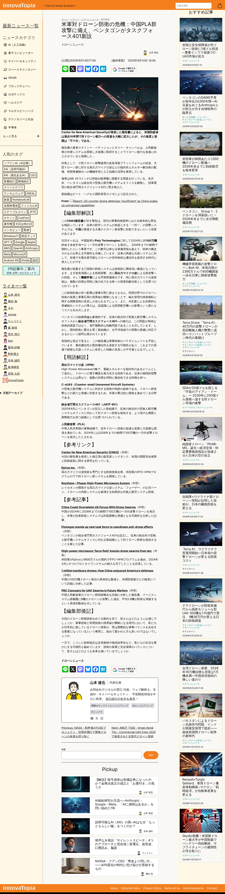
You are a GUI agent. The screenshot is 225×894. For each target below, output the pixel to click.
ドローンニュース (89, 19)
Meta (7, 254)
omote (12, 314)
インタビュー (12, 230)
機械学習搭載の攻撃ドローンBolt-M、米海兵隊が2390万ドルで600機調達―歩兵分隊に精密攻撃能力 (200, 271)
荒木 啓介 (14, 334)
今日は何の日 (23, 224)
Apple (31, 242)
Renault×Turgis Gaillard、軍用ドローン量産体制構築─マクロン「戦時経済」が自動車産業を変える (200, 787)
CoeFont (23, 217)
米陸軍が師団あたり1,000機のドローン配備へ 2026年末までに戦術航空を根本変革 (200, 164)
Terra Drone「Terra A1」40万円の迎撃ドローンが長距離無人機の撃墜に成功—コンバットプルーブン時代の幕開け (200, 330)
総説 (35, 260)
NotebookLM (21, 199)
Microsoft (20, 254)
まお (11, 308)
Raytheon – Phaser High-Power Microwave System (95, 483)
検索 (63, 749)
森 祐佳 (12, 327)
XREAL (31, 193)
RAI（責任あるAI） (15, 175)
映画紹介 (23, 181)
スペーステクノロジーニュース (197, 407)
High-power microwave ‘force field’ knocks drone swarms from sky (106, 551)
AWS (7, 248)
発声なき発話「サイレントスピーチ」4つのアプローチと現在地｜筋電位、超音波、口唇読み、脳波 (125, 844)
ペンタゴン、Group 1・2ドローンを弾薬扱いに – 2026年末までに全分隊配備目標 (200, 217)
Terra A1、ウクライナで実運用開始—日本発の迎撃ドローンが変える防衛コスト (199, 554)
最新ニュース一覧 (21, 25)
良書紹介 (9, 181)
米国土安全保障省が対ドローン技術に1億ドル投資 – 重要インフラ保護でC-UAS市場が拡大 (200, 50)
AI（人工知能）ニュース (194, 117)
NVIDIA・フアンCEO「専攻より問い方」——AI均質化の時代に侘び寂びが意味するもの (124, 865)
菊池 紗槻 (14, 347)
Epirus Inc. (68, 467)
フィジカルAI (29, 205)
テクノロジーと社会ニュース (196, 119)
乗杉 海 (12, 301)
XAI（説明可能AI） (15, 169)
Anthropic (32, 248)
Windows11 (11, 236)
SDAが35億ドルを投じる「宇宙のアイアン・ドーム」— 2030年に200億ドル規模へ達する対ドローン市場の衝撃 (200, 395)
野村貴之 (13, 354)
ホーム (64, 19)
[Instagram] (102, 718)
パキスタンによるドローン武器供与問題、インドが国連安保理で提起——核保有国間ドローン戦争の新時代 (199, 728)
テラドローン (188, 351)
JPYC (32, 211)
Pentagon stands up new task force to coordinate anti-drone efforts (107, 527)
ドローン (74, 19)
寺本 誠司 (14, 360)
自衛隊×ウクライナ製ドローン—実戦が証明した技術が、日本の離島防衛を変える (200, 502)
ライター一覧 (15, 286)
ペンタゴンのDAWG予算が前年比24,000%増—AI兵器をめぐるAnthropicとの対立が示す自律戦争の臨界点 (200, 105)
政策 (6, 199)
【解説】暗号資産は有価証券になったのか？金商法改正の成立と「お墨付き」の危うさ (125, 783)
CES (33, 175)
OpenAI (18, 248)
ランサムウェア (13, 193)
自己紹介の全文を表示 (120, 699)
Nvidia (25, 260)
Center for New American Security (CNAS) (90, 452)
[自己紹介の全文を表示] (137, 699)
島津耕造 (13, 367)
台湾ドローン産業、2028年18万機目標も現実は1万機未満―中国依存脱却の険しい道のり (200, 673)
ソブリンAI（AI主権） (17, 163)
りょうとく (15, 321)
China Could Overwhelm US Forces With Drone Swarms (98, 507)
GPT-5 (8, 242)
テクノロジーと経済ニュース (196, 345)
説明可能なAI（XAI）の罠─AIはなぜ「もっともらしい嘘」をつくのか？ (125, 824)
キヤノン (9, 217)
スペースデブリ (13, 187)
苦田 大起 (14, 373)
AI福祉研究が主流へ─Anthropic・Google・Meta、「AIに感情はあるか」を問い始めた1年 (124, 804)
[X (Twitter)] (97, 718)
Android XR (11, 260)
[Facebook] (92, 718)
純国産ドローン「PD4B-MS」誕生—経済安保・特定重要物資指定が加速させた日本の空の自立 (200, 449)
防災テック (29, 236)
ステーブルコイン (15, 211)
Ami (10, 340)
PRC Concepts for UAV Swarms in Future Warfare (94, 590)
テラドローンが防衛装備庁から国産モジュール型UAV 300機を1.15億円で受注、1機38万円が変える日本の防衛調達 (201, 613)
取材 (26, 230)
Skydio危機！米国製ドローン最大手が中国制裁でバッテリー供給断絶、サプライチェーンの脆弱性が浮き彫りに (199, 843)
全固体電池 (11, 205)
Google (20, 242)
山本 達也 (14, 294)
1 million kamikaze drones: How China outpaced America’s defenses (107, 570)
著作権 (8, 224)
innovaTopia (15, 380)
